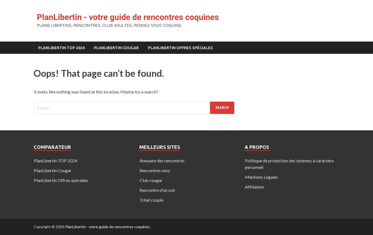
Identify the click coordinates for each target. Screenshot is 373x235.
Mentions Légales (261, 177)
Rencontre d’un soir (157, 190)
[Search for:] (134, 108)
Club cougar (151, 180)
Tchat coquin (152, 199)
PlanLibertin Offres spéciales (180, 48)
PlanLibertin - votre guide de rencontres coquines (107, 226)
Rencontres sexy (155, 170)
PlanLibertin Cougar (116, 48)
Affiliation (254, 186)
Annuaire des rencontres (162, 160)
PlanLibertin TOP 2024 (61, 48)
